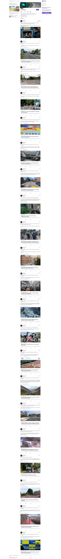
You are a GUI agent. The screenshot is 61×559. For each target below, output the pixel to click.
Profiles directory (15, 555)
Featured (26, 16)
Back (22, 1)
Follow (37, 9)
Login (46, 14)
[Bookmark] (35, 64)
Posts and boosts (23, 18)
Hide (39, 27)
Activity (21, 16)
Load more (30, 557)
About (12, 555)
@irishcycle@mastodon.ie (23, 10)
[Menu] (39, 9)
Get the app (14, 557)
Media (23, 16)
